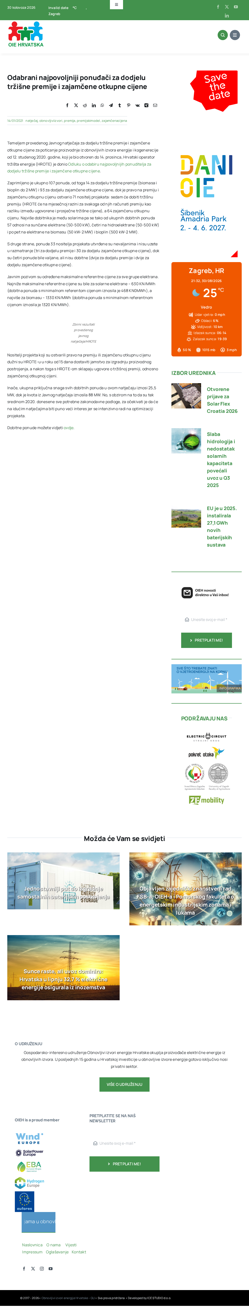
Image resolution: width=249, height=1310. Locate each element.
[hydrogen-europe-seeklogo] (29, 1179)
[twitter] (227, 7)
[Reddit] (84, 105)
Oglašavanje (57, 1252)
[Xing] (146, 105)
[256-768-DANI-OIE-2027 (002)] (206, 74)
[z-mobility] (206, 794)
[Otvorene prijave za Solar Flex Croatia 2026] (186, 386)
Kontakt (79, 1252)
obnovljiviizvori (50, 120)
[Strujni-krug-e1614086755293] (206, 730)
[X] (76, 105)
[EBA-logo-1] (29, 1159)
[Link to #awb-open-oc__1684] (235, 35)
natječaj (32, 120)
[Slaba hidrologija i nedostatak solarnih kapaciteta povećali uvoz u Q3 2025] (186, 431)
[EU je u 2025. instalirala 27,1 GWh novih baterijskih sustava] (186, 505)
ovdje (68, 427)
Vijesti (71, 1245)
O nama (54, 1245)
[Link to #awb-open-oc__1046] (223, 35)
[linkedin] (227, 16)
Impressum (32, 1252)
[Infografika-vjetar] (206, 666)
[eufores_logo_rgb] (24, 1193)
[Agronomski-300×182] (206, 763)
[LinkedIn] (93, 105)
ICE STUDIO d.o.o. (159, 1298)
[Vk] (137, 105)
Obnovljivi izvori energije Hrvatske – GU (68, 1298)
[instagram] (42, 1269)
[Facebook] (67, 105)
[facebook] (218, 7)
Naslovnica (32, 1245)
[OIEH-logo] (25, 22)
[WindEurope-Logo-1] (29, 1130)
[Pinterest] (128, 105)
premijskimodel (88, 120)
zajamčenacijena (114, 120)
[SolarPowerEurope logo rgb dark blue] (29, 1150)
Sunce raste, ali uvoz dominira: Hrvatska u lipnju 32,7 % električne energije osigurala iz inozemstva (63, 979)
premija (69, 120)
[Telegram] (111, 105)
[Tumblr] (119, 105)
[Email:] (155, 105)
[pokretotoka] (206, 747)
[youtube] (236, 7)
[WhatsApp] (102, 105)
